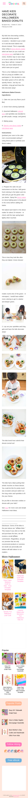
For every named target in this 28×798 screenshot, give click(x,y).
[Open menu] (4, 3)
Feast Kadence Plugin (16, 795)
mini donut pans (7, 54)
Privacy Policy (16, 796)
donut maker (21, 197)
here (6, 508)
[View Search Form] (24, 3)
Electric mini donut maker (12, 125)
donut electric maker (18, 49)
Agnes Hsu (7, 24)
